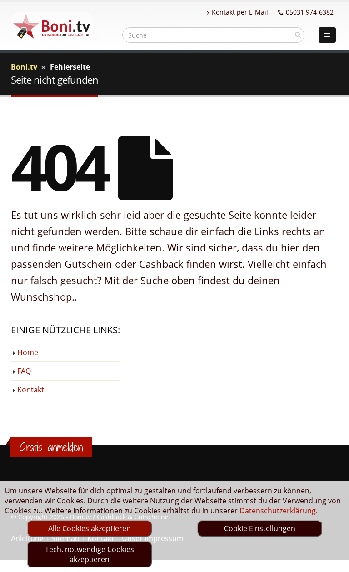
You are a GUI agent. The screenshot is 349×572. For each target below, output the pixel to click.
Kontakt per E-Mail (240, 12)
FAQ (24, 371)
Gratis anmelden (51, 447)
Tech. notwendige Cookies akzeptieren (89, 554)
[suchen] (297, 34)
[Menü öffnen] (327, 35)
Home (27, 352)
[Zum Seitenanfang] (333, 561)
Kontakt (30, 390)
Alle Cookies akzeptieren (89, 528)
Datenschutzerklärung (277, 511)
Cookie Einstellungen (259, 528)
